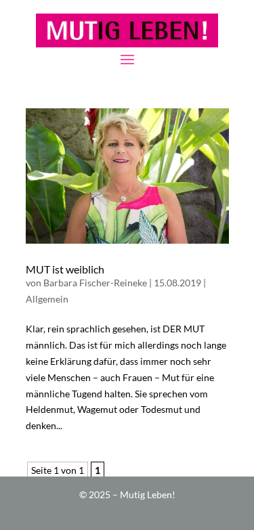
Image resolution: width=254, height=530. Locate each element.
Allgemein (47, 299)
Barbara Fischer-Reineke (95, 282)
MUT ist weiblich (65, 269)
